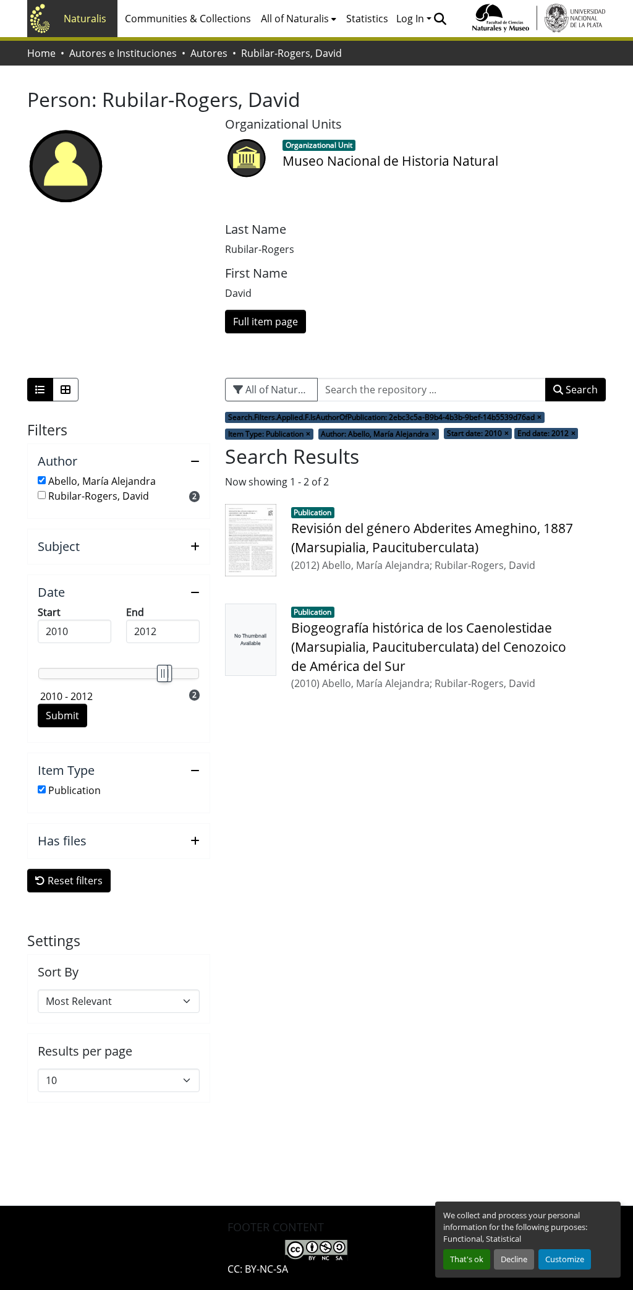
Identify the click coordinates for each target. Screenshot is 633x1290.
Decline (514, 1259)
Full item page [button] (265, 321)
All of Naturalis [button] (295, 18)
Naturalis (85, 18)
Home (41, 53)
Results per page (85, 1051)
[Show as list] (40, 389)
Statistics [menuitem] (367, 18)
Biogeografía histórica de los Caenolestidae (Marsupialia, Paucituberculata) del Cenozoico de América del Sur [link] (428, 647)
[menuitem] (298, 18)
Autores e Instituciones (123, 53)
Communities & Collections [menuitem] (188, 18)
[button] (440, 18)
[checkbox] (42, 480)
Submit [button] (62, 715)
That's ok (466, 1259)
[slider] (162, 673)
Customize (564, 1259)
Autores (208, 53)
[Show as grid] (66, 389)
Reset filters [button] (74, 880)
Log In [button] (411, 18)
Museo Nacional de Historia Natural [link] (390, 160)
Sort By (58, 972)
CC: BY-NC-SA (257, 1269)
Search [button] (580, 389)
